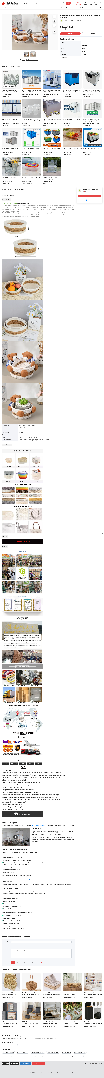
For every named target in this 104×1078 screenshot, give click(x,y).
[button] (63, 3)
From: (8, 942)
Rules (101, 8)
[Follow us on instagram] (95, 1063)
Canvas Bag (27, 879)
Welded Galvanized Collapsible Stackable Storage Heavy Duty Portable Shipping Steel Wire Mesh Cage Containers (11, 91)
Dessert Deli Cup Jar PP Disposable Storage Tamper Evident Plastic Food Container (31, 120)
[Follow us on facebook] (90, 1063)
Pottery (4, 1045)
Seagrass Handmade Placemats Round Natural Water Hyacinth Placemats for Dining (71, 1023)
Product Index (78, 1068)
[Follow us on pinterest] (99, 1063)
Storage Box (47, 879)
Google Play (14, 1063)
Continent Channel (70, 1068)
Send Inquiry (70, 33)
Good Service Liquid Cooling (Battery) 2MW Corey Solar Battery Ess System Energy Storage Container (51, 91)
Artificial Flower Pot (29, 1045)
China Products (28, 1068)
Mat (22, 879)
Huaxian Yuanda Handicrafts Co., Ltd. (73, 20)
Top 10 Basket (53, 1056)
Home (3, 11)
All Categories (7, 8)
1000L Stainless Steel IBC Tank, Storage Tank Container (52, 120)
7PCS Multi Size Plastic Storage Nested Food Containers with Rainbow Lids (31, 178)
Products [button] (26, 3)
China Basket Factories (8, 1052)
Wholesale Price (61, 1068)
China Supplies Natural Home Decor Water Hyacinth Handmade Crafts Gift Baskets (72, 994)
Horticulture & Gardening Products (28, 11)
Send (13, 962)
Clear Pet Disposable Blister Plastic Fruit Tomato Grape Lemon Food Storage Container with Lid (72, 149)
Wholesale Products (52, 1068)
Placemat (14, 879)
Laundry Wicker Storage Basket (39, 1056)
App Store (5, 1063)
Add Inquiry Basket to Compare (30, 60)
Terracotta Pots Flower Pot (55, 1045)
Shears (20, 1045)
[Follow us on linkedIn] (101, 1063)
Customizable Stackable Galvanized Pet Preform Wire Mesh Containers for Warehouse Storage (11, 178)
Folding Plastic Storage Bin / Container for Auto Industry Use (31, 149)
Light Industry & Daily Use (12, 11)
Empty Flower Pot (41, 1045)
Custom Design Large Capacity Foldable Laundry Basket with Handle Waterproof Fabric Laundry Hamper (93, 1023)
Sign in (100, 4)
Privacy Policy (75, 1072)
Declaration (68, 1072)
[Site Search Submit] (68, 3)
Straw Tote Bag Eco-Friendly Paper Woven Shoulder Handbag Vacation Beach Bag (30, 994)
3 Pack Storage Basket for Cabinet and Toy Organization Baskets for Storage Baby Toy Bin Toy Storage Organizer (93, 994)
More (3, 1059)
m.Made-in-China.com (55, 1069)
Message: (7, 950)
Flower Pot (41, 879)
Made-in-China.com (45, 1069)
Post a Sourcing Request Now (44, 962)
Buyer (67, 8)
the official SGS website (38, 825)
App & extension (84, 8)
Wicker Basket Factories (53, 1052)
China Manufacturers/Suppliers (39, 1068)
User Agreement (60, 1072)
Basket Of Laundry (66, 1052)
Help (75, 8)
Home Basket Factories (22, 1052)
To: (9, 946)
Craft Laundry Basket (24, 1056)
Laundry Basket (34, 879)
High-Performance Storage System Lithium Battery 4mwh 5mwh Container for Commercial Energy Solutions (11, 149)
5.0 (85, 191)
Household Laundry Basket (9, 1056)
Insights (84, 1068)
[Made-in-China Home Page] (10, 3)
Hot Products (21, 1068)
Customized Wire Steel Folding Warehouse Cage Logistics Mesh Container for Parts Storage (50, 178)
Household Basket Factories (37, 1052)
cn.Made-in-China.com (66, 1069)
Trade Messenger (25, 1063)
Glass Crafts (12, 1045)
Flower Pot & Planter (42, 11)
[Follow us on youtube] (97, 1063)
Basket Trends (63, 1056)
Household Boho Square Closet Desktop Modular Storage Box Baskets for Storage (52, 994)
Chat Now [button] (93, 33)
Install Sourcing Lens (39, 1063)
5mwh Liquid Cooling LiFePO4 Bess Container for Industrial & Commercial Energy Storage (72, 120)
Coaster (56, 879)
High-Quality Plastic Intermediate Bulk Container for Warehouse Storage (72, 90)
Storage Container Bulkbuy (76, 1056)
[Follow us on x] (93, 1063)
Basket (19, 879)
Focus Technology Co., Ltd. (41, 1072)
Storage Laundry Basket (79, 1052)
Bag (52, 879)
